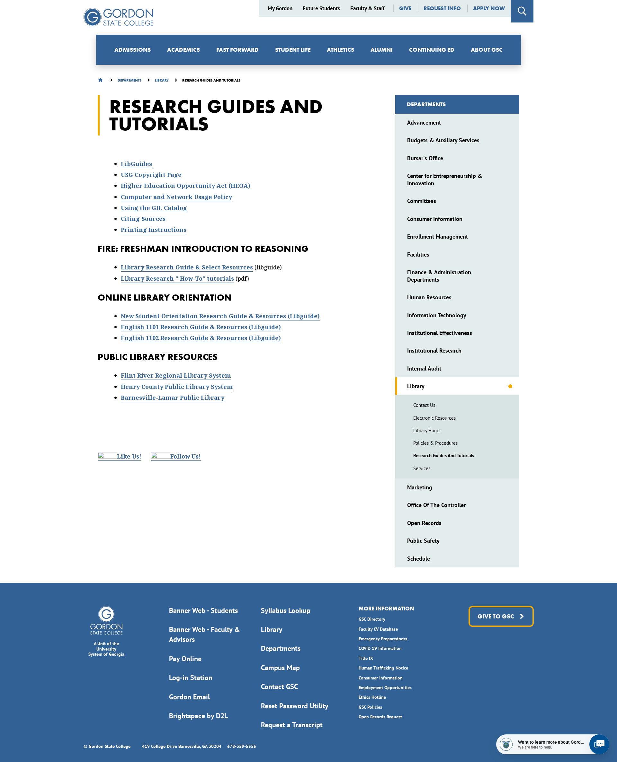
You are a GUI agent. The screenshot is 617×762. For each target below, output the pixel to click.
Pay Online (185, 658)
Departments (426, 104)
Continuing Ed (431, 49)
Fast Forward (237, 49)
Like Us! (129, 456)
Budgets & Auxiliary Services (443, 140)
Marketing (419, 487)
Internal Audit (424, 368)
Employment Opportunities (385, 687)
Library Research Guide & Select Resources (187, 267)
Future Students (321, 8)
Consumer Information (434, 219)
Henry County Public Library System (177, 386)
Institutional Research (434, 350)
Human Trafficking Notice (383, 668)
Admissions (132, 49)
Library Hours (426, 430)
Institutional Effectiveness (439, 333)
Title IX (366, 658)
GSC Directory (372, 619)
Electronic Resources (434, 418)
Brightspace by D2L (198, 715)
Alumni (382, 49)
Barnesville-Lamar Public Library (172, 397)
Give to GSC (495, 616)
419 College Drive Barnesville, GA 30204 (181, 746)
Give (405, 8)
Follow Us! (185, 456)
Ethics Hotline (372, 697)
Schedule (418, 558)
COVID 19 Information (380, 648)
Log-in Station (190, 677)
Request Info (442, 8)
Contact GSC (279, 686)
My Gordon (280, 8)
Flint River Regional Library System (176, 375)
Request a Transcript (292, 724)
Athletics (340, 49)
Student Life (293, 49)
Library (416, 386)
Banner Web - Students (203, 610)
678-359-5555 (241, 746)
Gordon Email (189, 696)
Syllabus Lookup (285, 610)
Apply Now (489, 8)
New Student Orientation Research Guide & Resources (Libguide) (220, 316)
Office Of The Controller (436, 505)
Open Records (424, 523)
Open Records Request (380, 717)
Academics (183, 49)
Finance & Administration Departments (439, 275)
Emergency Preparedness (383, 639)
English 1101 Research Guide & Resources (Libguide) (201, 327)
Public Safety (423, 540)
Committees (421, 201)
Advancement (424, 122)
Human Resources (429, 297)
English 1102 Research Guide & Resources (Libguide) (201, 338)
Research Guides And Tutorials (443, 455)
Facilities (418, 254)
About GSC (487, 49)
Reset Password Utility (294, 705)
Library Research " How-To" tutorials (177, 278)
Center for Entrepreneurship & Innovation (444, 179)
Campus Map (280, 667)
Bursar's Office (425, 158)
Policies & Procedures (435, 443)
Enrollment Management (437, 236)
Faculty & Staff (367, 8)
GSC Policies (370, 707)
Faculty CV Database (378, 629)
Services (421, 468)
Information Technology (436, 315)
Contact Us (424, 405)
